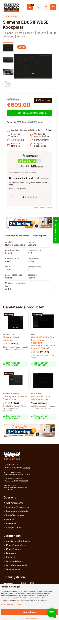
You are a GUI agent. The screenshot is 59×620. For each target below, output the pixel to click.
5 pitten (9, 277)
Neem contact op (56, 232)
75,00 (8, 289)
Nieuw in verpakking (15, 245)
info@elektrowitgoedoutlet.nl (19, 474)
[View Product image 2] (8, 60)
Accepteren (29, 612)
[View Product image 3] (8, 72)
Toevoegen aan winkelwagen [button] (13, 364)
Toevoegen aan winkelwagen (31, 113)
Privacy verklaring (7, 604)
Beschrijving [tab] (39, 235)
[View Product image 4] (8, 84)
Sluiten (18, 604)
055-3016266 (16, 472)
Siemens (32, 245)
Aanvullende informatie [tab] (17, 235)
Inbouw (31, 277)
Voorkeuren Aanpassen (29, 618)
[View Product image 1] (8, 48)
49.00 (31, 261)
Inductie (9, 253)
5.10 (30, 253)
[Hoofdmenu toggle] (53, 7)
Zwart (8, 269)
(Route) (26, 467)
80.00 (8, 261)
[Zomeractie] (29, 223)
